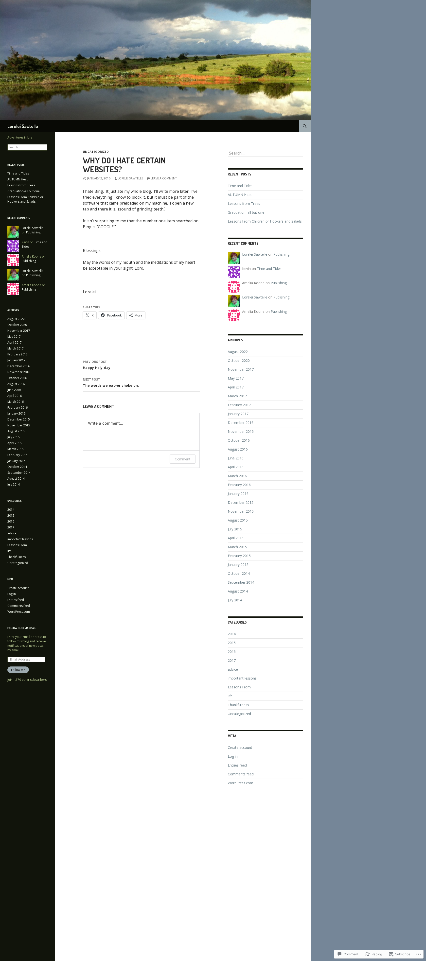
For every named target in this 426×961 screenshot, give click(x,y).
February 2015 (239, 555)
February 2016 (239, 484)
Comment (182, 459)
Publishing (281, 254)
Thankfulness (238, 704)
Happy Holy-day (96, 365)
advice (233, 669)
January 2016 (238, 493)
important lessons (242, 678)
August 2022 (238, 351)
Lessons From (239, 687)
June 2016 (236, 458)
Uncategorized (96, 152)
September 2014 (241, 582)
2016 (232, 651)
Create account (240, 747)
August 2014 (238, 591)
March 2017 (237, 396)
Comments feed (241, 774)
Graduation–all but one (246, 212)
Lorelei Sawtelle (22, 126)
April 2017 (236, 387)
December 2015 (240, 502)
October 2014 (239, 573)
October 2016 (239, 440)
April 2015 (236, 538)
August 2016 (238, 449)
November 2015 (241, 511)
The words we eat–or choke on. (111, 382)
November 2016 (241, 431)
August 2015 (238, 520)
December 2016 (240, 422)
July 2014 (235, 600)
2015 (232, 642)
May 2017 (236, 378)
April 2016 (236, 467)
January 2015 (238, 564)
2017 (232, 660)
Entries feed (237, 765)
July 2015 (235, 529)
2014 (232, 633)
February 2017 (239, 404)
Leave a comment (164, 178)
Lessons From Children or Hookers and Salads (265, 221)
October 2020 (239, 360)
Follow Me (18, 670)
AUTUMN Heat (240, 194)
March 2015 (237, 546)
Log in (233, 756)
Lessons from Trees (244, 203)
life (230, 696)
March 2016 (237, 475)
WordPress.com (240, 783)
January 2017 (238, 413)
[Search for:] (265, 153)
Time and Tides (240, 185)
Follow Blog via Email (21, 628)
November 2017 (241, 369)
